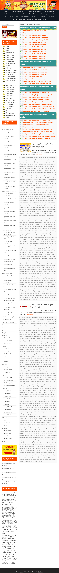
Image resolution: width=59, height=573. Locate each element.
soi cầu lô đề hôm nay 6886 (9, 559)
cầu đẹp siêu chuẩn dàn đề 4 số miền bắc (34, 47)
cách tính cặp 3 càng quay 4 (36, 181)
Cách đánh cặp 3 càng (44, 174)
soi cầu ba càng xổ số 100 (32, 290)
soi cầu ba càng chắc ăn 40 (37, 262)
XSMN (11, 16)
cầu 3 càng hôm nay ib (33, 196)
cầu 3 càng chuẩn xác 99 (36, 191)
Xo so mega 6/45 (10, 61)
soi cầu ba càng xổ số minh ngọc (40, 293)
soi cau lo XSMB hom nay (8, 537)
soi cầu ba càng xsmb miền (47, 459)
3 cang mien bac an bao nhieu (26, 336)
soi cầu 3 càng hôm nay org (25, 401)
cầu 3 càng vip (49, 368)
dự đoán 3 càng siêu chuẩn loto (29, 217)
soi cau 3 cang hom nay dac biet (29, 235)
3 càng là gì (33, 332)
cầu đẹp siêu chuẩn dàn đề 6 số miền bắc (34, 49)
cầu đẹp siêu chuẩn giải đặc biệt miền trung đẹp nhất (38, 122)
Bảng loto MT (7, 425)
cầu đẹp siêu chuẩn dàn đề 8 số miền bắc (34, 51)
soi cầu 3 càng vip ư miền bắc (49, 409)
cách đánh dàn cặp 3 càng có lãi (33, 176)
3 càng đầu (34, 325)
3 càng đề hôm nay (46, 327)
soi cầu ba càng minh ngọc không (34, 273)
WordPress (40, 571)
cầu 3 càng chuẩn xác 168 (49, 187)
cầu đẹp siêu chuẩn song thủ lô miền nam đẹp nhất (37, 104)
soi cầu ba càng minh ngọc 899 (41, 271)
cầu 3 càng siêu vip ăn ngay (30, 204)
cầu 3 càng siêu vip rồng (49, 366)
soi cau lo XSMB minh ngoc (9, 541)
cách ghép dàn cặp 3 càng (47, 176)
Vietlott (43, 16)
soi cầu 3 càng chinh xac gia (44, 228)
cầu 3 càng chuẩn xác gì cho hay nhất (40, 353)
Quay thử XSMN (10, 112)
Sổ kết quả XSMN (10, 55)
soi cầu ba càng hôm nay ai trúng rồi (38, 265)
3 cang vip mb (51, 157)
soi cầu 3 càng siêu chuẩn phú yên (27, 245)
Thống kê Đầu (9, 93)
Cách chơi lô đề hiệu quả (24, 14)
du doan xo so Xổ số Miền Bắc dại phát (8, 498)
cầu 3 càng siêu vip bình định (44, 204)
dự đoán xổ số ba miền (8, 508)
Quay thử (37, 19)
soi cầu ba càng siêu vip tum (41, 288)
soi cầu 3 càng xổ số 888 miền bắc (37, 248)
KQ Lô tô (29, 19)
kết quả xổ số (7, 523)
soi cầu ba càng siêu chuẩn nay (45, 280)
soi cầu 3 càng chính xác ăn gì (36, 226)
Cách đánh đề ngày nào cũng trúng (9, 496)
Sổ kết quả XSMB (10, 54)
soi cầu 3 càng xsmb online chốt (31, 256)
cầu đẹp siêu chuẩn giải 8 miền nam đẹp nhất (36, 97)
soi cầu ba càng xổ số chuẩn (35, 291)
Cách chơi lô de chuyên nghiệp (8, 493)
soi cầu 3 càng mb (39, 239)
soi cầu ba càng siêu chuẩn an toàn (46, 276)
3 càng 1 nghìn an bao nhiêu (49, 319)
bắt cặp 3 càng (42, 161)
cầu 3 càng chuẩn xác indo (30, 192)
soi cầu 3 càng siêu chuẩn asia (43, 403)
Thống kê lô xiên (10, 89)
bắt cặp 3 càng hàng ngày (40, 164)
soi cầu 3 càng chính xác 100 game (38, 386)
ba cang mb (22, 159)
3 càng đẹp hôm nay (27, 330)
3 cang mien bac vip (31, 340)
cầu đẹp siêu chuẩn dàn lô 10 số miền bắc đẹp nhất (37, 81)
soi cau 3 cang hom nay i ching (33, 399)
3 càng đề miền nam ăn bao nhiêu (30, 328)
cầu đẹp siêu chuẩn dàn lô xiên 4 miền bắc (35, 74)
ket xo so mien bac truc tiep (9, 518)
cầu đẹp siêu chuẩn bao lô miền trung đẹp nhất (36, 127)
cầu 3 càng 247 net (39, 183)
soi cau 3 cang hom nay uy (28, 239)
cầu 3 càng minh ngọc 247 (46, 360)
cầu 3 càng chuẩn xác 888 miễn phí (47, 351)
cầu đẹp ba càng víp (46, 373)
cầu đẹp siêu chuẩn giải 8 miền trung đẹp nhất (36, 125)
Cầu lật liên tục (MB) (11, 78)
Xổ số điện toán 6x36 (11, 70)
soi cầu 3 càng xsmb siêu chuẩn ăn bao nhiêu (40, 420)
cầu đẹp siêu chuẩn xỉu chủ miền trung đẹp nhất (36, 120)
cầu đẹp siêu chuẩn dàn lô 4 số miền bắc (34, 56)
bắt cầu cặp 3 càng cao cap (28, 170)
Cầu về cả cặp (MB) (10, 80)
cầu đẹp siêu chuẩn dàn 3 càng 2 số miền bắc (35, 79)
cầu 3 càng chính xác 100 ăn (34, 185)
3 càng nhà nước (39, 343)
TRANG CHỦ (6, 11)
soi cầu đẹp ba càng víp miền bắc (43, 305)
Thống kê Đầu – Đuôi (11, 97)
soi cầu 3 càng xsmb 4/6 (35, 252)
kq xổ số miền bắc (10, 522)
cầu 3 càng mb (29, 198)
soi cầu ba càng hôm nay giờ (33, 267)
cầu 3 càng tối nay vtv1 (46, 205)
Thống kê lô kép (10, 91)
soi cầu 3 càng (49, 222)
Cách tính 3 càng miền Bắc (25, 179)
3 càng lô (38, 332)
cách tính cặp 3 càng (47, 179)
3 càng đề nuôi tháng (43, 328)
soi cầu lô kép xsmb (9, 551)
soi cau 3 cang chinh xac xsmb (36, 232)
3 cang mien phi (32, 342)
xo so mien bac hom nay (10, 563)
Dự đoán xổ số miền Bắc (8, 515)
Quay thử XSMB (10, 110)
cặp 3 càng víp (46, 181)
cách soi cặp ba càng (30, 177)
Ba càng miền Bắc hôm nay (42, 159)
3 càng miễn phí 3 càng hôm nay (44, 342)
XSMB (6, 16)
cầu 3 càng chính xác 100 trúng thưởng (33, 187)
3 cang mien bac (36, 334)
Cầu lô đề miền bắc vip (17, 11)
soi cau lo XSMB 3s (9, 527)
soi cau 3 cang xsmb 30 (50, 413)
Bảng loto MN (7, 422)
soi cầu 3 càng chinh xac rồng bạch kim (41, 230)
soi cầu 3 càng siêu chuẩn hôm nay (48, 243)
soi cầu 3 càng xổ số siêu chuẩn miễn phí (33, 250)
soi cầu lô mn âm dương (9, 554)
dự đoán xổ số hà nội (9, 511)
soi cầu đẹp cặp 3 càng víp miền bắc (42, 145)
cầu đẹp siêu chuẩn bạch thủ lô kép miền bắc (35, 37)
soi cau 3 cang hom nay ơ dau (38, 237)
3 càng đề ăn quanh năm (36, 327)
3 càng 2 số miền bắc (24, 321)
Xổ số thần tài (9, 74)
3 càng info (27, 332)
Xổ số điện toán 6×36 (8, 367)
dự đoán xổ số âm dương (10, 516)
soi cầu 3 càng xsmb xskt (50, 260)
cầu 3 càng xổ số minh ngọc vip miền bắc (38, 211)
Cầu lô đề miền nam (49, 11)
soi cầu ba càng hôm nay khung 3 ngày (41, 429)
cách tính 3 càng (39, 177)
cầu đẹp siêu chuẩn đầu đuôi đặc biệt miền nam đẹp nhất (39, 109)
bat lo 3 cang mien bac (24, 174)
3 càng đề (40, 325)
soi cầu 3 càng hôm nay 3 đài (32, 396)
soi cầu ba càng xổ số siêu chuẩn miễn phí (34, 295)
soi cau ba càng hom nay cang (47, 428)
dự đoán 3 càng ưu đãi (30, 381)
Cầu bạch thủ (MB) (10, 76)
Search (4, 26)
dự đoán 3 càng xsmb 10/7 (46, 219)
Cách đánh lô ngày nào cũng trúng (9, 494)
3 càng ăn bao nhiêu (40, 321)
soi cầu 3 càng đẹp (48, 232)
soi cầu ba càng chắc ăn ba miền (44, 263)
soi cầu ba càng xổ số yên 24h (43, 457)
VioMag (21, 571)
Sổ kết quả (34, 16)
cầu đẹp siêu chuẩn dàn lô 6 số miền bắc (34, 58)
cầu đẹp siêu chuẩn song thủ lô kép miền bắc (35, 40)
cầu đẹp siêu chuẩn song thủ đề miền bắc (34, 44)
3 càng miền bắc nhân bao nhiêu (40, 338)
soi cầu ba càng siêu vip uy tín (46, 450)
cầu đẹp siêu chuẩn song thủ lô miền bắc (34, 35)
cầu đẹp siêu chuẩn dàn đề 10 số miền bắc (34, 54)
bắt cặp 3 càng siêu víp (42, 168)
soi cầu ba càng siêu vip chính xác (44, 446)
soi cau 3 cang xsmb (48, 250)
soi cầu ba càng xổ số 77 (44, 290)
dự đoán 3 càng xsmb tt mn (37, 220)
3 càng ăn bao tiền (50, 321)
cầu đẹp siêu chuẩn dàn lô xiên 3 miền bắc (35, 72)
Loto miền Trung (10, 108)
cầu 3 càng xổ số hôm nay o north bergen (34, 209)
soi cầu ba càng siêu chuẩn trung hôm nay (44, 282)
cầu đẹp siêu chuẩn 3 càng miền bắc (33, 76)
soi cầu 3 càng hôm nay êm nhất (45, 235)
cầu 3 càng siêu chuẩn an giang (37, 202)
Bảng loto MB (7, 420)
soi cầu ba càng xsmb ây (42, 297)
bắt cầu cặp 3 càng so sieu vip (38, 172)
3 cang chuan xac (52, 323)
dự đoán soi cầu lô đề (11, 507)
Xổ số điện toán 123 (11, 72)
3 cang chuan (33, 323)
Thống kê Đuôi (9, 95)
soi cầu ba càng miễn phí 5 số (29, 269)
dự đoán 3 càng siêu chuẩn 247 (33, 215)
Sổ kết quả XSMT (10, 57)
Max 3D (8, 65)
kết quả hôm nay (25, 16)
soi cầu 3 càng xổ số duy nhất (43, 411)
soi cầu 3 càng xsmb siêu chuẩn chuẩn (35, 260)
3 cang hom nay (41, 330)
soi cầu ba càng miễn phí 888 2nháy (45, 269)
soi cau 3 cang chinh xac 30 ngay (42, 224)
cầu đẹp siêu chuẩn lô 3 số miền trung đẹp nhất (36, 138)
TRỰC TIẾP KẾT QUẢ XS (50, 14)
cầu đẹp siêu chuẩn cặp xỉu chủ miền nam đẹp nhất (37, 102)
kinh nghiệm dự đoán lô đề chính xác (9, 522)
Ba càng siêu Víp (35, 161)
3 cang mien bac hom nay (40, 336)
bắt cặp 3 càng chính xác (39, 162)
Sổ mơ (44, 19)
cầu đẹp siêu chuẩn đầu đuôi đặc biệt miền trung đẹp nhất (39, 136)
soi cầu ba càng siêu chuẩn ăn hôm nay (28, 276)
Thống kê (21, 19)
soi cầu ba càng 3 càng (24, 262)
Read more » (39, 154)
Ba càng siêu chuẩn (26, 161)
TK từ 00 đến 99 (10, 102)
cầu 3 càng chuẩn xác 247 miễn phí (27, 189)
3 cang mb (43, 332)
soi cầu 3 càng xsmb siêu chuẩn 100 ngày (37, 418)
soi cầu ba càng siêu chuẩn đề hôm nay (28, 280)
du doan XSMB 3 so (7, 503)
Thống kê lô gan (10, 87)
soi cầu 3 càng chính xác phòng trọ (34, 392)
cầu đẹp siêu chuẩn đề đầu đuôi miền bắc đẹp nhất (37, 83)
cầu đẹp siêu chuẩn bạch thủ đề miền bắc (34, 42)
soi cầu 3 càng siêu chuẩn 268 (39, 241)
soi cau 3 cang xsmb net (42, 416)
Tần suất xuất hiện (10, 100)
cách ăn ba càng (34, 174)
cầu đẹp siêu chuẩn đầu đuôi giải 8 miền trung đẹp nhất (38, 134)
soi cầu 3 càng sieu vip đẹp (42, 245)
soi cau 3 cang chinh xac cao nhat (29, 228)
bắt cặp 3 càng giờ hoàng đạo (26, 164)
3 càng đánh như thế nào (25, 325)
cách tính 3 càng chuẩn (49, 177)
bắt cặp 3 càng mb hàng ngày (26, 166)
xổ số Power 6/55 (10, 63)
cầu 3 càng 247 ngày (49, 183)
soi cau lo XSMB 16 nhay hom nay (9, 531)
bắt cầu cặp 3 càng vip (50, 172)
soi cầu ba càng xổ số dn (48, 291)
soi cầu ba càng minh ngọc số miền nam (43, 435)
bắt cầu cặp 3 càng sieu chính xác (43, 170)
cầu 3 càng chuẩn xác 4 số (42, 189)
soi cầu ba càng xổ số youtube (29, 297)
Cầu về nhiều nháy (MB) (9, 385)
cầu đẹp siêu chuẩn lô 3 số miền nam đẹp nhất (36, 111)
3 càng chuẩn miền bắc (41, 323)
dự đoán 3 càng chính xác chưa (32, 375)
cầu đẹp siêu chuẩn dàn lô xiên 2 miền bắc (35, 70)
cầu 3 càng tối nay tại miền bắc (33, 205)
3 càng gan (34, 330)
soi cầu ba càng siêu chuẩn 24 (48, 275)
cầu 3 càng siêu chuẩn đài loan (44, 364)
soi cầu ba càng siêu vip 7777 (38, 284)
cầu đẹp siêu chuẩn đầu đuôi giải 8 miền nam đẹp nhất (38, 106)
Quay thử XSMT (10, 114)
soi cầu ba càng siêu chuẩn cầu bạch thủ (45, 278)
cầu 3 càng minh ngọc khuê (30, 200)
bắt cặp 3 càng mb (51, 164)
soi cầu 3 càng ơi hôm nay (25, 241)
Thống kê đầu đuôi (11, 85)
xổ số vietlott (9, 59)
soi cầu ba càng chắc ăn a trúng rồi (43, 424)
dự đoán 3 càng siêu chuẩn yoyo (45, 217)
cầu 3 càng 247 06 (30, 183)
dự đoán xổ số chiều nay (9, 509)
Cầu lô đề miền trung (9, 14)
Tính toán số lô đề (37, 14)
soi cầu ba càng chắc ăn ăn (30, 263)
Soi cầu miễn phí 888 (9, 560)
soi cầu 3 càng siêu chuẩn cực (32, 243)
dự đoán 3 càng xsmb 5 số (31, 383)
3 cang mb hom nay (27, 334)
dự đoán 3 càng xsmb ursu (30, 222)
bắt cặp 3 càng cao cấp (27, 162)
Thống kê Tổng (10, 99)
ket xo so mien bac (7, 518)
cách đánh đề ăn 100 (11, 496)
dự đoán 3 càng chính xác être (34, 213)
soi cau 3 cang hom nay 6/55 (37, 234)
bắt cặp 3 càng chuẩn (51, 162)
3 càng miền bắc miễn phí (27, 338)
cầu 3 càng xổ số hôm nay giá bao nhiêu (33, 207)
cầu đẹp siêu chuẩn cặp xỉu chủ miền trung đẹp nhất (38, 129)
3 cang (30, 319)
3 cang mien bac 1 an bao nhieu (48, 334)
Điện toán (51, 16)
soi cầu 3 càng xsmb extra (47, 252)
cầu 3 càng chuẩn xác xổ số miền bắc (45, 192)
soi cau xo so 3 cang (37, 461)
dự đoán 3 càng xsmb (34, 219)
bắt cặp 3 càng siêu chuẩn (30, 168)
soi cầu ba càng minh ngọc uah (33, 275)
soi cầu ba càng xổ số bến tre (49, 452)
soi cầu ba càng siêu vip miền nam (34, 286)
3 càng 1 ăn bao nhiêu (37, 319)
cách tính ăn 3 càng (36, 179)
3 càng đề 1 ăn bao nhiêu (49, 325)
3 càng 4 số (32, 321)
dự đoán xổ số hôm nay (9, 513)
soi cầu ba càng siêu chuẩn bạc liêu (27, 278)
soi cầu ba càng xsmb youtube (32, 299)
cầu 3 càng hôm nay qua (44, 196)
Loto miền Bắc (9, 104)
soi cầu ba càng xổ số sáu (46, 456)
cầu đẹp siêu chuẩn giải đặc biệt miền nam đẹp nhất (38, 95)
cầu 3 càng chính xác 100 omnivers (41, 347)
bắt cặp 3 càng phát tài (39, 166)
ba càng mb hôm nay (30, 159)
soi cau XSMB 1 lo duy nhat (9, 549)
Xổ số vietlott (7, 348)
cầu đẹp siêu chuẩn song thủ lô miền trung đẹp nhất (37, 131)
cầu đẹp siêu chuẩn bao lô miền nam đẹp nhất (36, 99)
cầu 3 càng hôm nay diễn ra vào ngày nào (46, 357)
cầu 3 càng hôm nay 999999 (36, 194)
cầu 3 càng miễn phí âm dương (41, 198)
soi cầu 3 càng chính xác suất (31, 394)
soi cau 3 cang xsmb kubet (40, 254)
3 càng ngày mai (30, 343)
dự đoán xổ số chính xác (8, 510)
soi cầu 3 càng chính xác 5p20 (33, 388)
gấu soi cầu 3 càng (41, 222)
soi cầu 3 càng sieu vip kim (46, 407)
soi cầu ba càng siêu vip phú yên (26, 288)
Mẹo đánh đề (10, 525)
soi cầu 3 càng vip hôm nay (31, 247)
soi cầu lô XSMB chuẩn (8, 557)
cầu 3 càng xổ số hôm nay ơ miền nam (45, 370)
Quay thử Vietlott (10, 115)
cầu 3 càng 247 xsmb (50, 345)
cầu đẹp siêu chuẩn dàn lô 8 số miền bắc (34, 67)
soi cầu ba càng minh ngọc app (47, 433)
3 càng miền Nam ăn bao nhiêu (44, 340)
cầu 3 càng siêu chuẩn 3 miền (44, 200)
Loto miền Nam (10, 106)
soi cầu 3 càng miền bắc (49, 239)
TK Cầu (14, 19)
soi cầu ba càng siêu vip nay (49, 286)
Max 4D (8, 67)
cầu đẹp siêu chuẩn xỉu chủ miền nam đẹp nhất (36, 92)
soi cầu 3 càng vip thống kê (45, 247)
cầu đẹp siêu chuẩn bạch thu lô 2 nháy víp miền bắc (37, 33)
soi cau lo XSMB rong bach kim (8, 544)
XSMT (17, 16)
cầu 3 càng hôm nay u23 (48, 358)
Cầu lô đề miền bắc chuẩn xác (34, 11)
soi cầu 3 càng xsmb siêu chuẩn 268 (32, 258)
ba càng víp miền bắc (48, 343)
